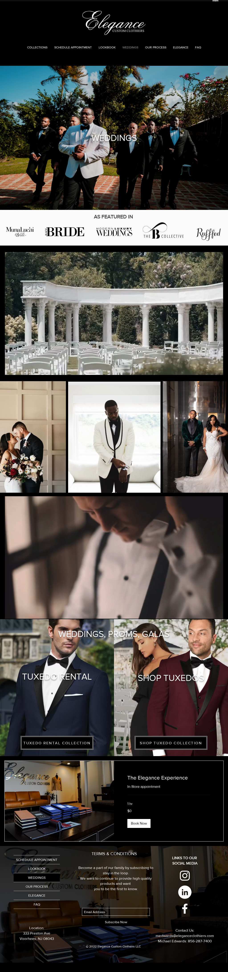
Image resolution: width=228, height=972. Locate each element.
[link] (168, 777)
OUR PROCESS (37, 886)
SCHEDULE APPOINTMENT (36, 860)
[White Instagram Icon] (184, 875)
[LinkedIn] (184, 892)
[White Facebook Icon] (184, 908)
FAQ (37, 904)
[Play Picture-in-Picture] (209, 372)
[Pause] (11, 372)
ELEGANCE (36, 895)
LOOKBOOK (37, 869)
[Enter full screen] (217, 372)
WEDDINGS (37, 877)
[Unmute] (18, 372)
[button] (139, 823)
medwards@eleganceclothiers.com (185, 935)
